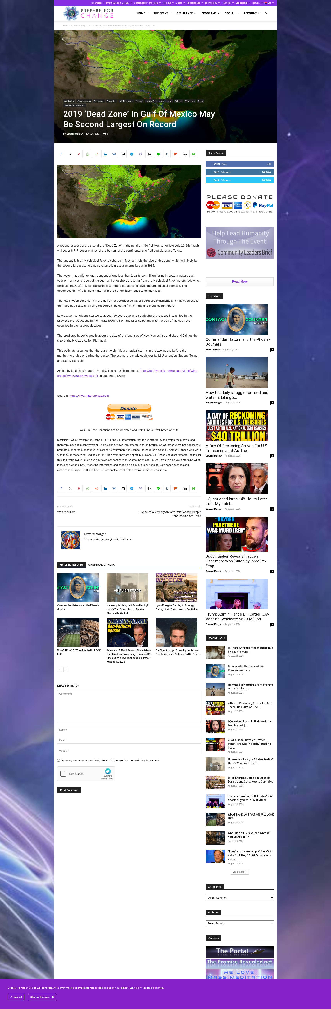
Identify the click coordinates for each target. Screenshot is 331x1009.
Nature (256, 2)
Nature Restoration (155, 101)
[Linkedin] (105, 154)
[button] (266, 13)
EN (269, 2)
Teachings (190, 101)
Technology (211, 2)
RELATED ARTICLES (72, 565)
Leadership (241, 2)
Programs (208, 13)
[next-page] (65, 669)
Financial (226, 2)
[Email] (123, 154)
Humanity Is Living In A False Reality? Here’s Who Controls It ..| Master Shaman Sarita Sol (127, 609)
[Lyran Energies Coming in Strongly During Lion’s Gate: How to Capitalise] (178, 587)
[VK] (114, 154)
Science (178, 101)
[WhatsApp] (87, 154)
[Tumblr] (167, 154)
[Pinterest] (79, 154)
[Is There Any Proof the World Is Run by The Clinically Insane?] (215, 652)
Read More (240, 281)
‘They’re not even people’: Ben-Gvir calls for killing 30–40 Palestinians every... (250, 855)
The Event (161, 13)
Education (111, 101)
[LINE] (158, 154)
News (169, 101)
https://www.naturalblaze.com (89, 395)
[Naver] (193, 154)
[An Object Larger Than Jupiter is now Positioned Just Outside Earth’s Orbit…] (178, 632)
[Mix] (175, 154)
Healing (167, 2)
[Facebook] (61, 154)
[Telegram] (131, 154)
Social (230, 13)
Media (178, 2)
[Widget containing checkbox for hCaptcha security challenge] (86, 773)
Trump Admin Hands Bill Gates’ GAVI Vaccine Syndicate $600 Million (238, 616)
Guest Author (213, 349)
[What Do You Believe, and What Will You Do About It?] (215, 838)
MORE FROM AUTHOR (101, 565)
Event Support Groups (117, 2)
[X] (70, 154)
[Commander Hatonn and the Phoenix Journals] (79, 587)
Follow (266, 172)
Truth (200, 101)
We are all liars (66, 512)
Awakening (79, 25)
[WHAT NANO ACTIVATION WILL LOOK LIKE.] (79, 632)
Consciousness (84, 101)
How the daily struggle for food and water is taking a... (237, 395)
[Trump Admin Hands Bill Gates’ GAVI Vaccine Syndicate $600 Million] (240, 594)
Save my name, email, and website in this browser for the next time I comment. (110, 760)
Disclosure (99, 101)
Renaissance (193, 2)
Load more (238, 871)
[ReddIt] (96, 154)
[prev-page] (59, 669)
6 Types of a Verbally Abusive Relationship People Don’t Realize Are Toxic (169, 514)
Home (141, 13)
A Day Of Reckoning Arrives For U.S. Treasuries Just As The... (237, 448)
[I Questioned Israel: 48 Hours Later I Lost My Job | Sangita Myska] (240, 478)
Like (269, 164)
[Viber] (140, 154)
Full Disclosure (126, 101)
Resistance (185, 13)
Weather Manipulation (74, 105)
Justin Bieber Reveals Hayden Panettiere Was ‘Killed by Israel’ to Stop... (236, 561)
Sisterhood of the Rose (146, 2)
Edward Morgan (75, 133)
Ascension (96, 2)
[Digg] (184, 154)
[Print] (149, 154)
